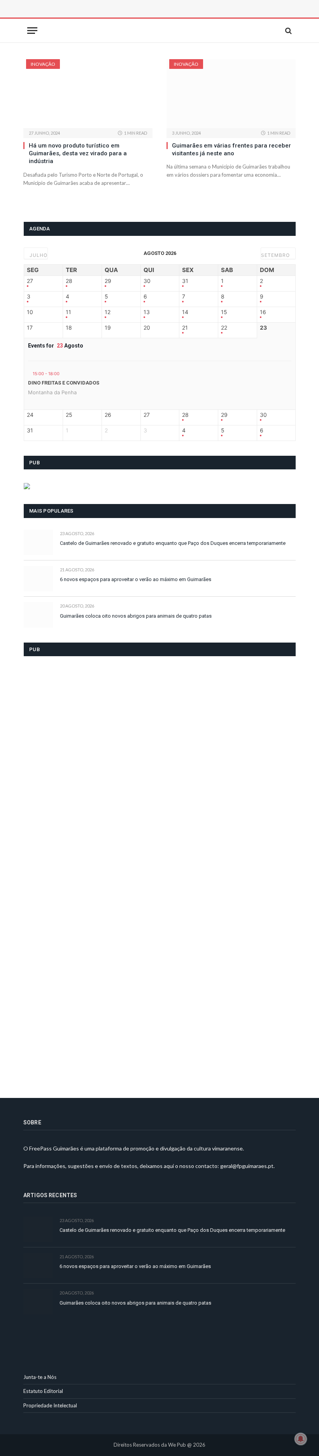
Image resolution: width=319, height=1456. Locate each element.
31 (185, 281)
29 (108, 281)
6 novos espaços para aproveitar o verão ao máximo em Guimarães (135, 579)
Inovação (43, 64)
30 (147, 281)
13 (147, 312)
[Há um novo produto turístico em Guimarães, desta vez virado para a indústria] (87, 93)
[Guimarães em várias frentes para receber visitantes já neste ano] (231, 93)
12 (107, 312)
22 (224, 328)
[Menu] (32, 30)
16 (263, 312)
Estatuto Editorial (43, 1391)
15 (224, 312)
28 (69, 281)
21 (185, 328)
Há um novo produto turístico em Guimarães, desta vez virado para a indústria (78, 153)
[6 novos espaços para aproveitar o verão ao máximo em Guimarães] (38, 578)
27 (30, 281)
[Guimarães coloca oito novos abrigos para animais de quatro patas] (38, 614)
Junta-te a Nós (39, 1377)
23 (263, 328)
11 (68, 312)
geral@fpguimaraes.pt (246, 1166)
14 (185, 312)
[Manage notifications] (300, 1439)
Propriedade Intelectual (50, 1405)
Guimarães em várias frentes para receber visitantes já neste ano (231, 149)
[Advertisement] (111, 17)
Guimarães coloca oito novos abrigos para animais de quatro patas (136, 616)
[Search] (288, 30)
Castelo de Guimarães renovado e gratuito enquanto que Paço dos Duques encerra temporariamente (173, 543)
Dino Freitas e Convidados (63, 383)
